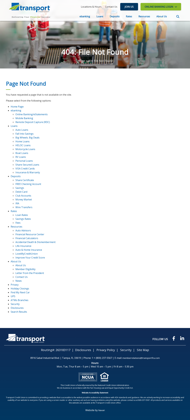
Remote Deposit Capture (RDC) (32, 122)
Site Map (143, 350)
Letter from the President (29, 273)
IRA (17, 203)
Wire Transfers (23, 207)
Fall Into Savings (24, 133)
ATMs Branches (19, 300)
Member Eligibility (25, 269)
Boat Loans (21, 153)
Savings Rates (23, 218)
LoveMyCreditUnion (26, 253)
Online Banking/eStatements (31, 114)
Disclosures (17, 308)
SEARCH (178, 16)
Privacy (15, 284)
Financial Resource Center (29, 234)
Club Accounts (23, 195)
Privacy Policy (105, 350)
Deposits (115, 16)
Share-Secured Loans (27, 164)
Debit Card (21, 191)
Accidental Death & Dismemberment (35, 242)
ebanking (85, 16)
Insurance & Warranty (27, 172)
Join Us (129, 6)
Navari (101, 410)
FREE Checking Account (28, 184)
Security (15, 304)
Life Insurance (23, 246)
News (18, 280)
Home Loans (22, 141)
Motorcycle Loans (25, 149)
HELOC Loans (23, 145)
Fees (17, 222)
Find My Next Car (20, 292)
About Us (161, 16)
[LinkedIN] (182, 338)
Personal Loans (24, 160)
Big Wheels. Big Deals (27, 137)
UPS (13, 296)
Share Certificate (24, 180)
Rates (129, 16)
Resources (144, 16)
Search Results (19, 311)
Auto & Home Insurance (28, 249)
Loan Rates (21, 215)
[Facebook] (173, 338)
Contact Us (21, 277)
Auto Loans (21, 129)
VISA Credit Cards (25, 168)
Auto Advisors (23, 230)
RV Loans (20, 157)
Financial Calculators (26, 238)
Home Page (17, 106)
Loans (99, 16)
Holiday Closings (20, 288)
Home (81, 61)
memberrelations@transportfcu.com (141, 357)
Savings (19, 188)
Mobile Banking (24, 118)
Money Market (23, 199)
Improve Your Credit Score (30, 257)
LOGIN (159, 6)
